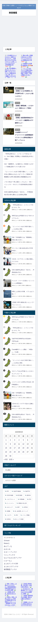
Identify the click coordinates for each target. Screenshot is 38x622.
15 (6, 448)
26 (23, 452)
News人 (7, 543)
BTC (8, 491)
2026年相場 (10, 495)
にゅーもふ (8, 561)
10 (15, 444)
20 (28, 448)
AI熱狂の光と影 (22, 503)
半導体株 (21, 499)
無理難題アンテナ (10, 569)
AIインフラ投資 (19, 519)
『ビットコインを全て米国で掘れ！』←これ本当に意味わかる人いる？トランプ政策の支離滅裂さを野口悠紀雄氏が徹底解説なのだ (18, 174)
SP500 (26, 507)
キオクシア (10, 507)
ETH (30, 499)
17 (15, 448)
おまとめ (7, 549)
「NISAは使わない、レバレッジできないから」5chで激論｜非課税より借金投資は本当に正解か (19, 156)
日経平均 (27, 491)
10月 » (11, 459)
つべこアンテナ (9, 555)
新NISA (29, 495)
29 (6, 456)
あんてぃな (8, 546)
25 (19, 452)
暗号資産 (19, 495)
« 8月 (6, 459)
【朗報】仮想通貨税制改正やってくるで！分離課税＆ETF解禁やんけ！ (24, 120)
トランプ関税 (25, 515)
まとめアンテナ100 (11, 563)
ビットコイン (10, 503)
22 (6, 452)
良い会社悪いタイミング (21, 511)
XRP (18, 507)
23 (10, 452)
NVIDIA (9, 519)
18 (19, 448)
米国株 (8, 511)
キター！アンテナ (10, 552)
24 (15, 452)
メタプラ (9, 515)
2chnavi (7, 540)
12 (23, 444)
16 (10, 448)
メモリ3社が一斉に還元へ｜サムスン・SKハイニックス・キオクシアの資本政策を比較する (18, 184)
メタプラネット (11, 499)
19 (23, 448)
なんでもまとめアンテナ (13, 558)
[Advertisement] (19, 29)
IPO (17, 515)
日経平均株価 (17, 491)
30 (10, 456)
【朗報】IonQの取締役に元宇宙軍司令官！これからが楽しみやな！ (24, 93)
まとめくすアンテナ (11, 566)
